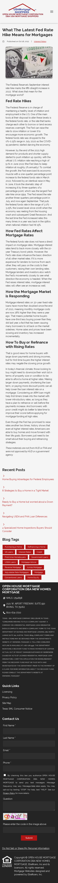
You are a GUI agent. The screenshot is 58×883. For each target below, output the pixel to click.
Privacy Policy (9, 697)
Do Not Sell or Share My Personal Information (25, 848)
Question (7, 799)
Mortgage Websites (24, 871)
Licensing (7, 692)
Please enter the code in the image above (24, 824)
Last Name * (9, 738)
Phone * (7, 762)
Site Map (6, 703)
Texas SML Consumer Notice (17, 708)
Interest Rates (40, 41)
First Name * (9, 725)
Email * (6, 750)
